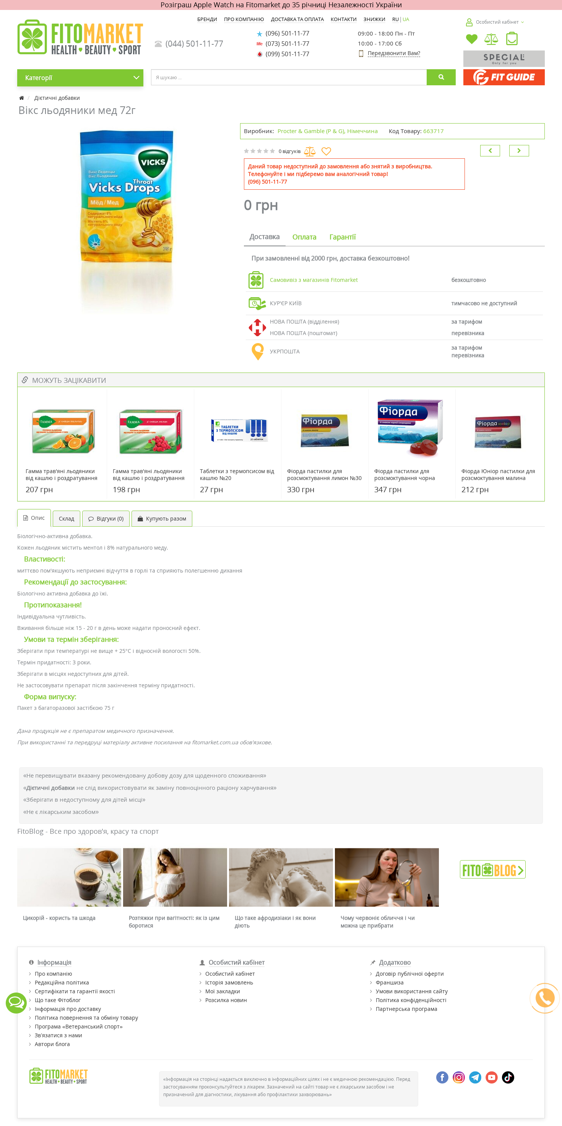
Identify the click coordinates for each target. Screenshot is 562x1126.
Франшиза (390, 982)
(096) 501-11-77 (286, 33)
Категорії (38, 77)
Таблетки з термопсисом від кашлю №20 (237, 475)
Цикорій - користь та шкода (59, 917)
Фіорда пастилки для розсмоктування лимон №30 (324, 475)
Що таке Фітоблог (58, 1000)
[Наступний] (519, 150)
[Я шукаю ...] (441, 77)
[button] (512, 40)
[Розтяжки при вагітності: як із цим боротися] (175, 877)
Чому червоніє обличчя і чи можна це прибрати (378, 921)
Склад (66, 518)
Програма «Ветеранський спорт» (79, 1026)
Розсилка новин (226, 1000)
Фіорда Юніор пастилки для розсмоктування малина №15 (498, 478)
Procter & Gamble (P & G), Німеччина (328, 131)
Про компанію (53, 973)
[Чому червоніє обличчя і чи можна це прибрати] (387, 877)
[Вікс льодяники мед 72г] (125, 218)
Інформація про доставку (68, 1008)
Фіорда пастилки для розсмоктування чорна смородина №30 (404, 478)
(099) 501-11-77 (286, 54)
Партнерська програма (406, 1008)
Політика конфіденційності (411, 1000)
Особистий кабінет (230, 973)
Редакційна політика (62, 982)
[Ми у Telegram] (475, 1076)
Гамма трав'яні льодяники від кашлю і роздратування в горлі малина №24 (149, 478)
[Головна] (22, 97)
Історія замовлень (229, 982)
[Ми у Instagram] (459, 1076)
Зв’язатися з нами (58, 1035)
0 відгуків (289, 151)
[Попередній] (490, 150)
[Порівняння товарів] (492, 40)
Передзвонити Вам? (394, 53)
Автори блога (52, 1044)
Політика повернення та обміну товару (86, 1017)
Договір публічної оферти (410, 973)
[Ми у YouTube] (492, 1076)
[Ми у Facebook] (442, 1076)
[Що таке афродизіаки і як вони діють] (281, 877)
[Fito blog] (493, 868)
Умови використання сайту (412, 991)
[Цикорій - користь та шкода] (69, 877)
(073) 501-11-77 (286, 43)
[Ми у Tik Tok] (508, 1076)
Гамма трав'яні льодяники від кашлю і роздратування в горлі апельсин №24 (61, 478)
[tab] (265, 237)
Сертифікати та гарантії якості (75, 991)
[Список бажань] (472, 40)
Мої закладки (222, 991)
